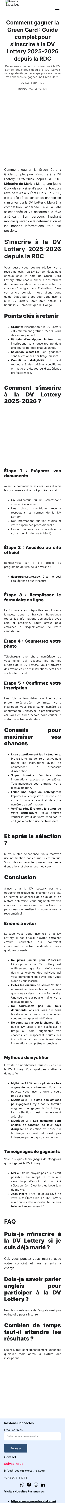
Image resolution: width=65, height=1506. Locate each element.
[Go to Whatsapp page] (22, 1485)
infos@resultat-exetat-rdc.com (24, 1470)
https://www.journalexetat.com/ (33, 1501)
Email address (13, 1430)
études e (54, 521)
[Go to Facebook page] (29, 1485)
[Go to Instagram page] (36, 1485)
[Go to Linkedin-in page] (43, 1485)
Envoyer (15, 1448)
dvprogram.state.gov (25, 576)
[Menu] (57, 8)
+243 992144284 (15, 1477)
